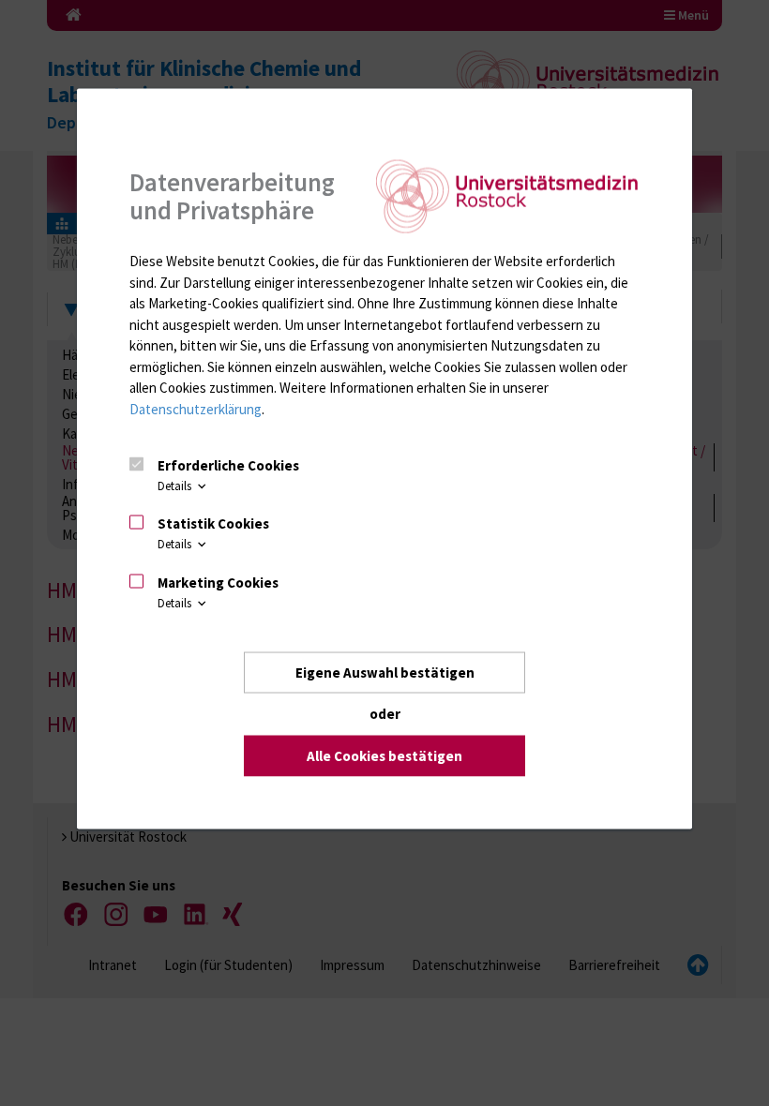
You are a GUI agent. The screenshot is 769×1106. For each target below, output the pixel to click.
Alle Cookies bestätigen (384, 756)
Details (176, 486)
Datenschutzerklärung (195, 408)
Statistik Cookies (213, 523)
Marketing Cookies (218, 582)
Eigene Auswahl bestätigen (385, 672)
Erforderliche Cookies (228, 464)
